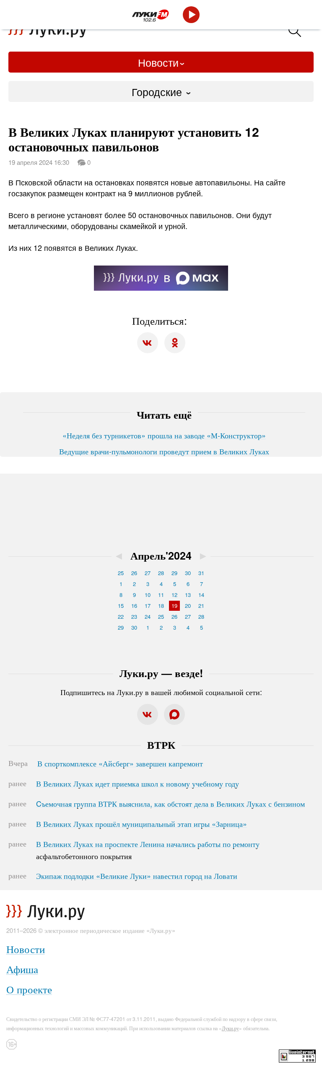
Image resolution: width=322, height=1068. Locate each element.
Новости (158, 62)
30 (188, 573)
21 (201, 606)
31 (201, 573)
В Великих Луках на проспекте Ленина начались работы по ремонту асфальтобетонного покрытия (148, 850)
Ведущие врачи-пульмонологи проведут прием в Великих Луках (164, 450)
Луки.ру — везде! (161, 672)
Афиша (22, 969)
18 (161, 606)
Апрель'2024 (161, 555)
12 (174, 595)
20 (188, 606)
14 (201, 595)
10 (148, 595)
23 (134, 616)
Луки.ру (230, 1028)
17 (148, 606)
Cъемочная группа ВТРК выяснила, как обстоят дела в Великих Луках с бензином (170, 803)
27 (148, 573)
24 (148, 616)
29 (174, 573)
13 (188, 595)
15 (121, 606)
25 (121, 573)
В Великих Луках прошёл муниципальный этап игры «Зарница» (141, 823)
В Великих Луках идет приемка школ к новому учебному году (137, 783)
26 (134, 573)
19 (174, 606)
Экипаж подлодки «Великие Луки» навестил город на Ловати (136, 875)
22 (121, 616)
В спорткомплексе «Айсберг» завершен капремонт (120, 763)
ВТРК (161, 744)
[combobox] (161, 91)
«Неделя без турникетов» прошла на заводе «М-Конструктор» (164, 435)
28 (161, 573)
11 (161, 595)
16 (134, 606)
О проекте (29, 989)
